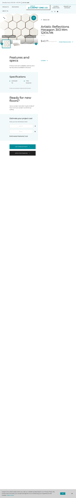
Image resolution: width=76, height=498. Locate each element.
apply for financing (21, 153)
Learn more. (10, 495)
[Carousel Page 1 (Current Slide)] (6, 44)
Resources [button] (15, 7)
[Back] (2, 44)
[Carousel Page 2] (16, 44)
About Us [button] (5, 11)
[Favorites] (54, 11)
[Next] (36, 44)
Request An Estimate (67, 7)
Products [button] (5, 7)
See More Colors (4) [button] (30, 36)
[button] (52, 11)
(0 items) (57, 11)
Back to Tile (46, 19)
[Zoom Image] (4, 18)
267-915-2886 (25, 2)
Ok (63, 493)
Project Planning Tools (65, 42)
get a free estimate (21, 146)
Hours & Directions (55, 7)
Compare (43, 60)
